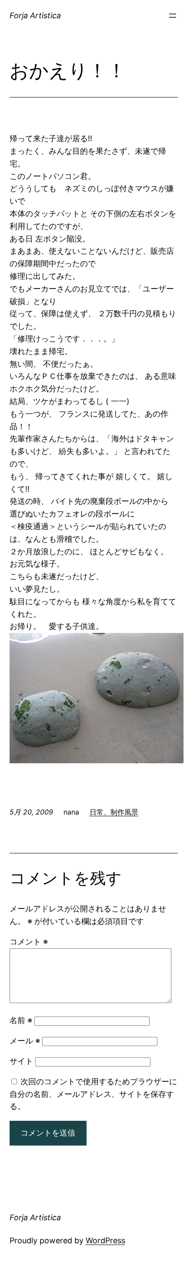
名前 (21, 1020)
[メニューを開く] (172, 15)
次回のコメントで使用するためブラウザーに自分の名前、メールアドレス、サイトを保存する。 (93, 1094)
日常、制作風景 (114, 812)
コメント (29, 941)
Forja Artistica (35, 15)
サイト (21, 1061)
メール (25, 1040)
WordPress (105, 1240)
